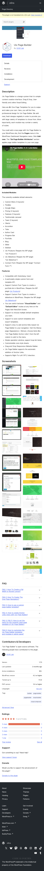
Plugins (25, 795)
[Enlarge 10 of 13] (39, 410)
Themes (26, 792)
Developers (6, 813)
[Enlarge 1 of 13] (18, 367)
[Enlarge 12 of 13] (39, 488)
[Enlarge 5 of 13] (18, 457)
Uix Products (15, 291)
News (4, 792)
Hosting (5, 795)
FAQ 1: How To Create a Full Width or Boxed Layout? (12, 590)
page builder (37, 693)
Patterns (26, 799)
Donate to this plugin (10, 776)
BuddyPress (7, 834)
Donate (27, 813)
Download (7, 55)
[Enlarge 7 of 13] (18, 496)
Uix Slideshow (10, 300)
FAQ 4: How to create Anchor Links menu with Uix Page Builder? (15, 614)
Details (6, 63)
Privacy (5, 799)
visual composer (36, 701)
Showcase (27, 788)
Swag (26, 816)
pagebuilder (27, 697)
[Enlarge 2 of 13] (18, 400)
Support (7, 84)
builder (29, 693)
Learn (4, 806)
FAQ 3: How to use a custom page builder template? (13, 606)
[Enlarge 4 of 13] (18, 444)
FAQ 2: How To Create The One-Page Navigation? (12, 598)
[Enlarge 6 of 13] (18, 475)
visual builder (37, 697)
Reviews (7, 69)
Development (9, 79)
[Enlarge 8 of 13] (18, 511)
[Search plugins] (24, 22)
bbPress (6, 830)
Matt (5, 827)
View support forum (9, 757)
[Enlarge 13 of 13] (39, 533)
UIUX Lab (20, 48)
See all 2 (39, 689)
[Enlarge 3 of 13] (18, 432)
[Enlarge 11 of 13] (39, 456)
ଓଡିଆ (9, 843)
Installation (8, 74)
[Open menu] (40, 3)
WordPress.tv (8, 816)
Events (25, 809)
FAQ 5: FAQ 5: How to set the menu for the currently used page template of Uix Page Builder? (14, 622)
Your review (6, 742)
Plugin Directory (7, 9)
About (4, 788)
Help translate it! (36, 15)
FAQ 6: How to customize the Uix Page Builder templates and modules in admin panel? (13, 632)
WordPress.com (9, 823)
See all (39, 742)
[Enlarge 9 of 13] (39, 367)
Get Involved (28, 806)
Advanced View (8, 707)
